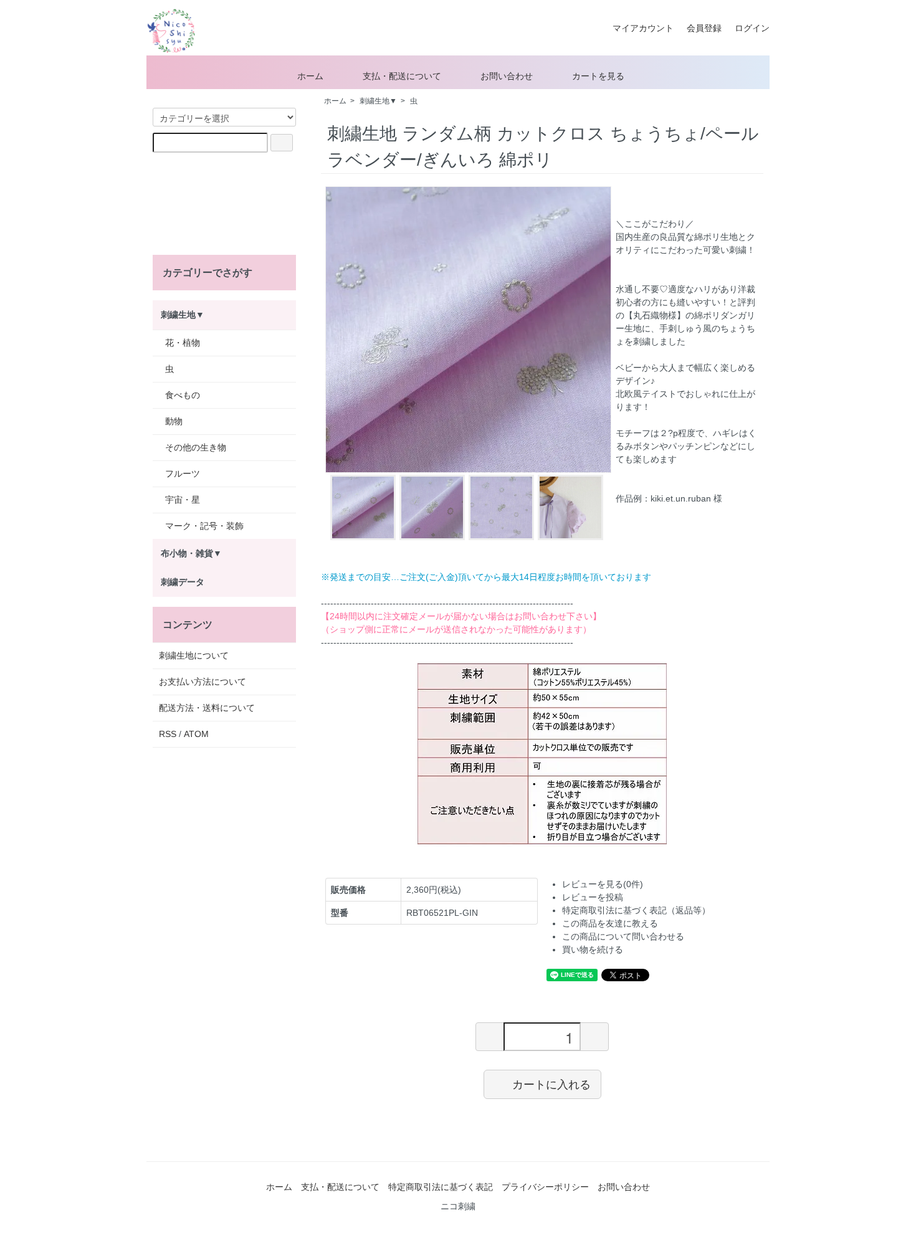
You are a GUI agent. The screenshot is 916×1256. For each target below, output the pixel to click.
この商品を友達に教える (610, 923)
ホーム (310, 76)
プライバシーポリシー (545, 1187)
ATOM (196, 734)
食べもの (182, 395)
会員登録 (704, 28)
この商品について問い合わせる (623, 936)
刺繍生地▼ (378, 101)
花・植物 (182, 343)
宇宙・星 (182, 500)
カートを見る (598, 76)
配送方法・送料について (207, 708)
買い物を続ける (592, 949)
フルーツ (182, 473)
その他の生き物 (195, 447)
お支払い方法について (202, 682)
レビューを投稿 (592, 897)
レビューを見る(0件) (602, 884)
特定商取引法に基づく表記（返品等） (636, 910)
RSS (167, 734)
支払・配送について (402, 76)
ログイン (752, 28)
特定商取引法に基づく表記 (440, 1187)
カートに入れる (551, 1084)
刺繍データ (182, 582)
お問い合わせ (506, 76)
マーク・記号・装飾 (204, 526)
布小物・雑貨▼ (191, 553)
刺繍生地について (194, 655)
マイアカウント (652, 28)
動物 (174, 421)
